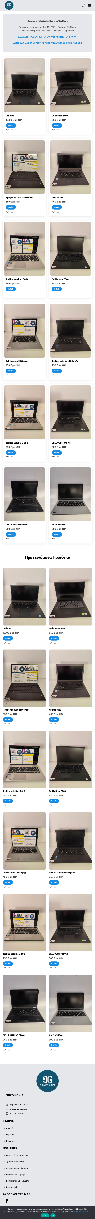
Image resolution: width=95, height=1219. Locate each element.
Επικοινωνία (12, 1187)
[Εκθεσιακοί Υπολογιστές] (9, 5)
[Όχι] (92, 1212)
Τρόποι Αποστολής (15, 1161)
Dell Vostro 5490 (60, 115)
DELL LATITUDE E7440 (16, 524)
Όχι (53, 1215)
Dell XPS (10, 115)
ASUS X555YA (58, 524)
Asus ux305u (58, 197)
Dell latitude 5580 (60, 279)
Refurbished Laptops (16, 1174)
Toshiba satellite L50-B (17, 279)
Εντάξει (45, 1215)
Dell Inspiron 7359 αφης (17, 361)
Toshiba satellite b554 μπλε (65, 361)
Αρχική (9, 1128)
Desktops (10, 1141)
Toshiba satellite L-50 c (17, 443)
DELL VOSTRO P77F (61, 443)
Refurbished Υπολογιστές (18, 1181)
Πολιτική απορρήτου (83, 1211)
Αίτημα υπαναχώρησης (17, 1168)
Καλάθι (10, 125)
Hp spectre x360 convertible (19, 197)
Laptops (10, 1134)
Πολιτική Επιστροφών (17, 1155)
